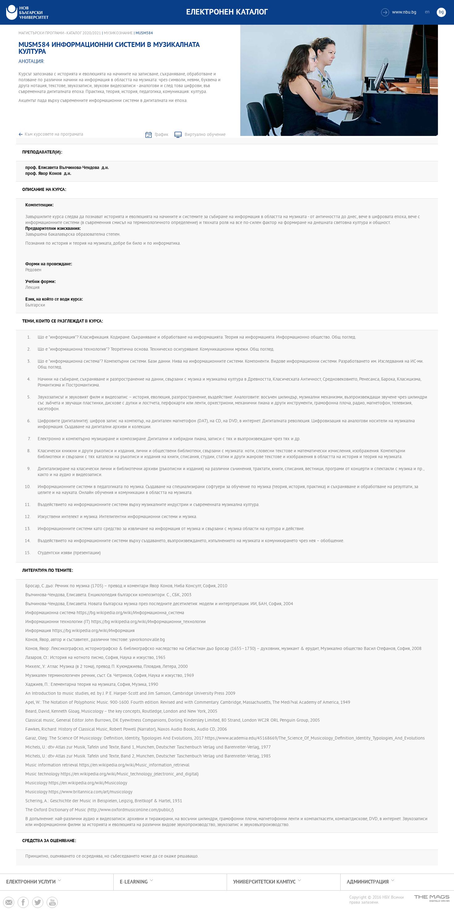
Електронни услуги (31, 882)
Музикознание (118, 33)
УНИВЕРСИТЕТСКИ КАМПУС (264, 882)
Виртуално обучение (205, 135)
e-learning (134, 882)
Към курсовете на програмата (54, 134)
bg (441, 12)
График (161, 135)
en (427, 12)
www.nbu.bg (399, 12)
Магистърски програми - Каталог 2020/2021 (60, 33)
